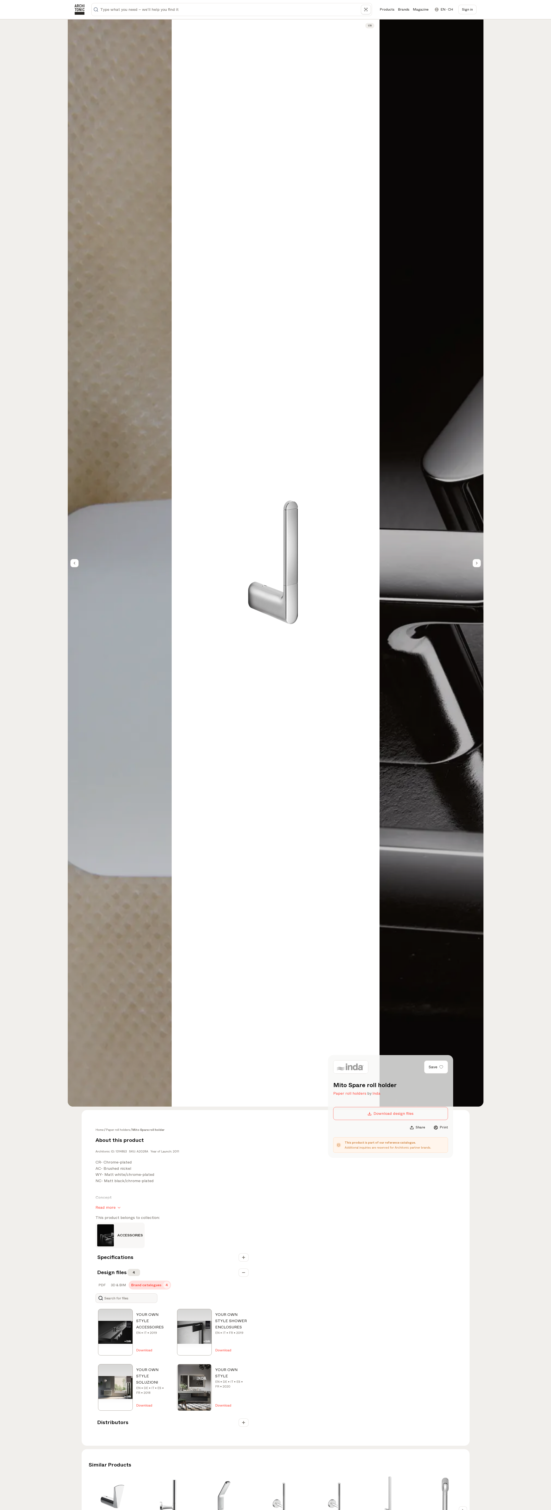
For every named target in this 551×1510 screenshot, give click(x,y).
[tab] (101, 1285)
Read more (105, 1207)
